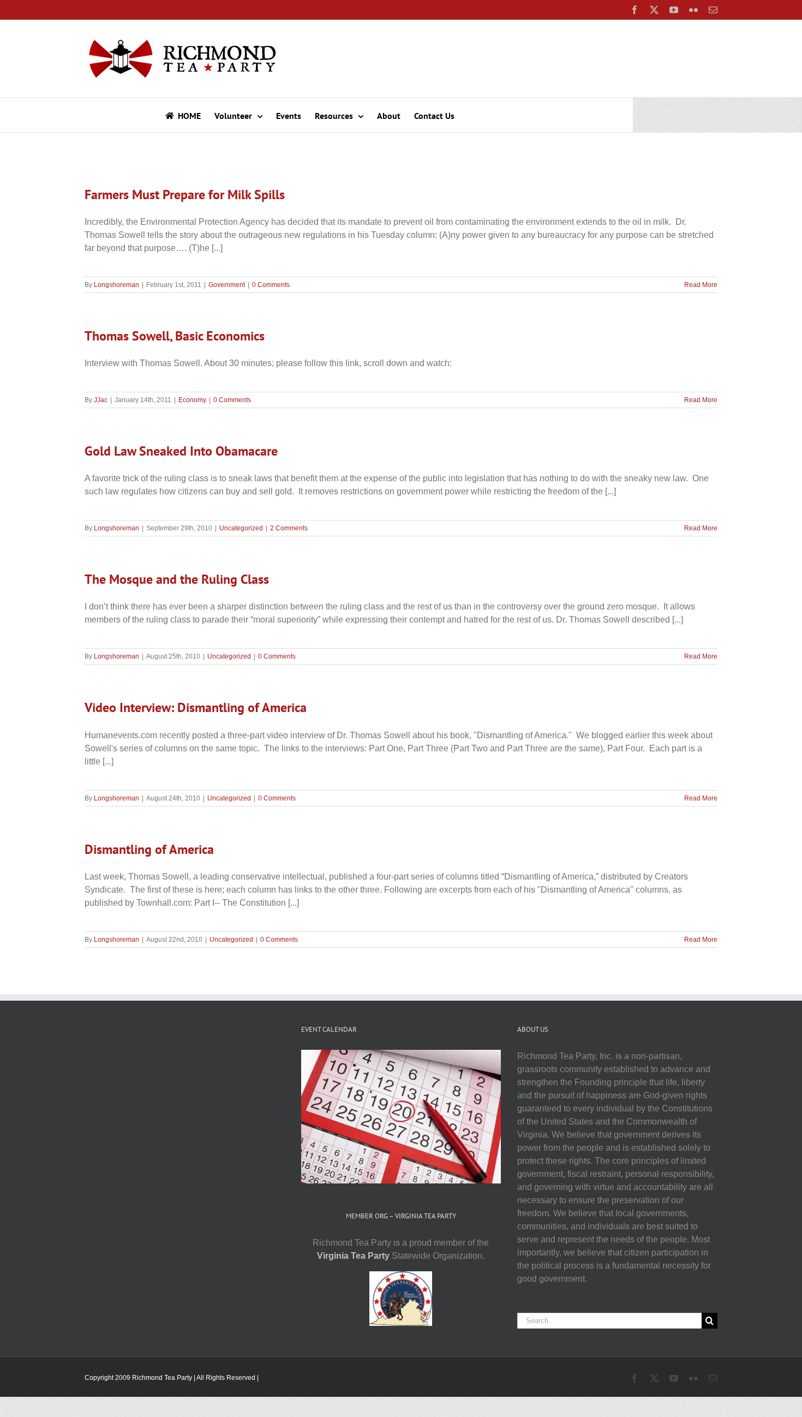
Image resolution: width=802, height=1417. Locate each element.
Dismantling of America (149, 849)
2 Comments (289, 528)
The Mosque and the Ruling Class (177, 579)
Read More (700, 285)
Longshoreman (116, 285)
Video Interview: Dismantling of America (196, 707)
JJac (100, 400)
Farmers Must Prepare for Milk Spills (185, 194)
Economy (192, 400)
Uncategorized (241, 528)
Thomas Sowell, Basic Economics (175, 335)
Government (226, 285)
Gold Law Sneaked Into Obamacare (181, 451)
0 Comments (271, 285)
